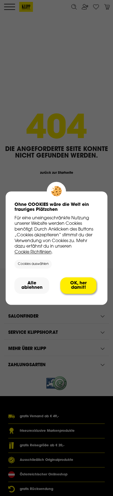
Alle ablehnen (32, 285)
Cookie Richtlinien (33, 252)
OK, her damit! (78, 285)
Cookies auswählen (33, 264)
